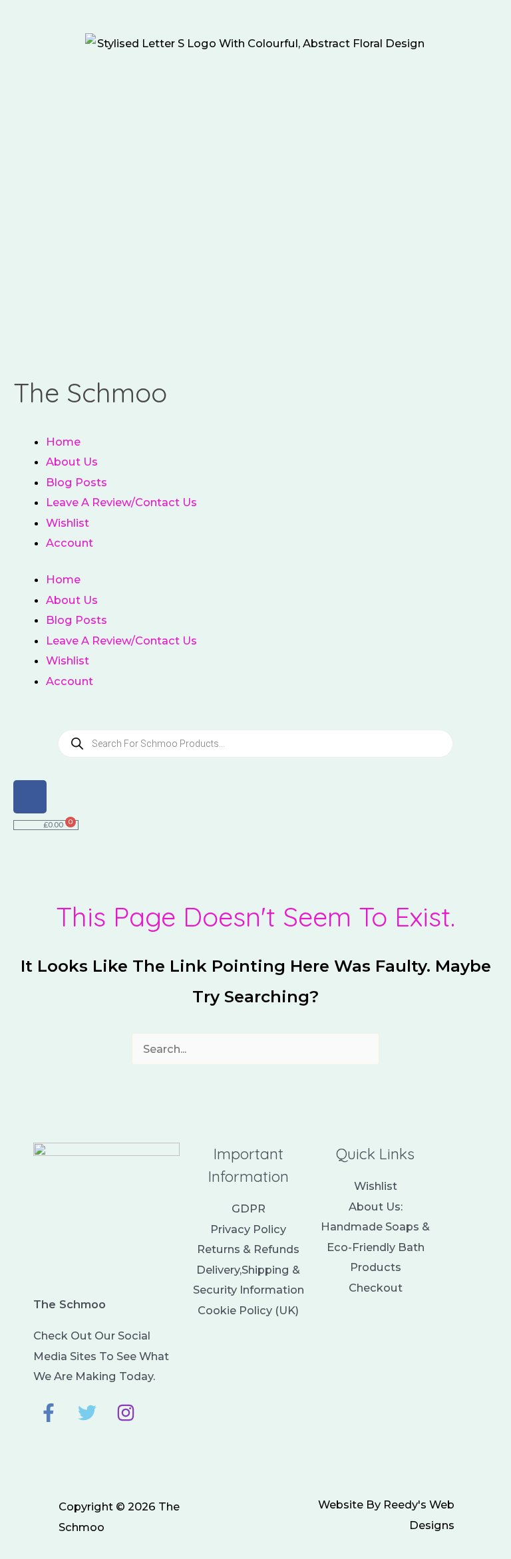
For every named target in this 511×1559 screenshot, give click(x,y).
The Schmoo (90, 392)
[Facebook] (48, 1412)
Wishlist (67, 522)
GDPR (248, 1208)
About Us (72, 461)
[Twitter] (87, 1412)
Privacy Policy (248, 1229)
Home (63, 441)
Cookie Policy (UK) (248, 1310)
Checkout (376, 1287)
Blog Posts (76, 482)
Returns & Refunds (248, 1249)
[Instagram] (125, 1412)
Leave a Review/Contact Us (121, 502)
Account (69, 542)
